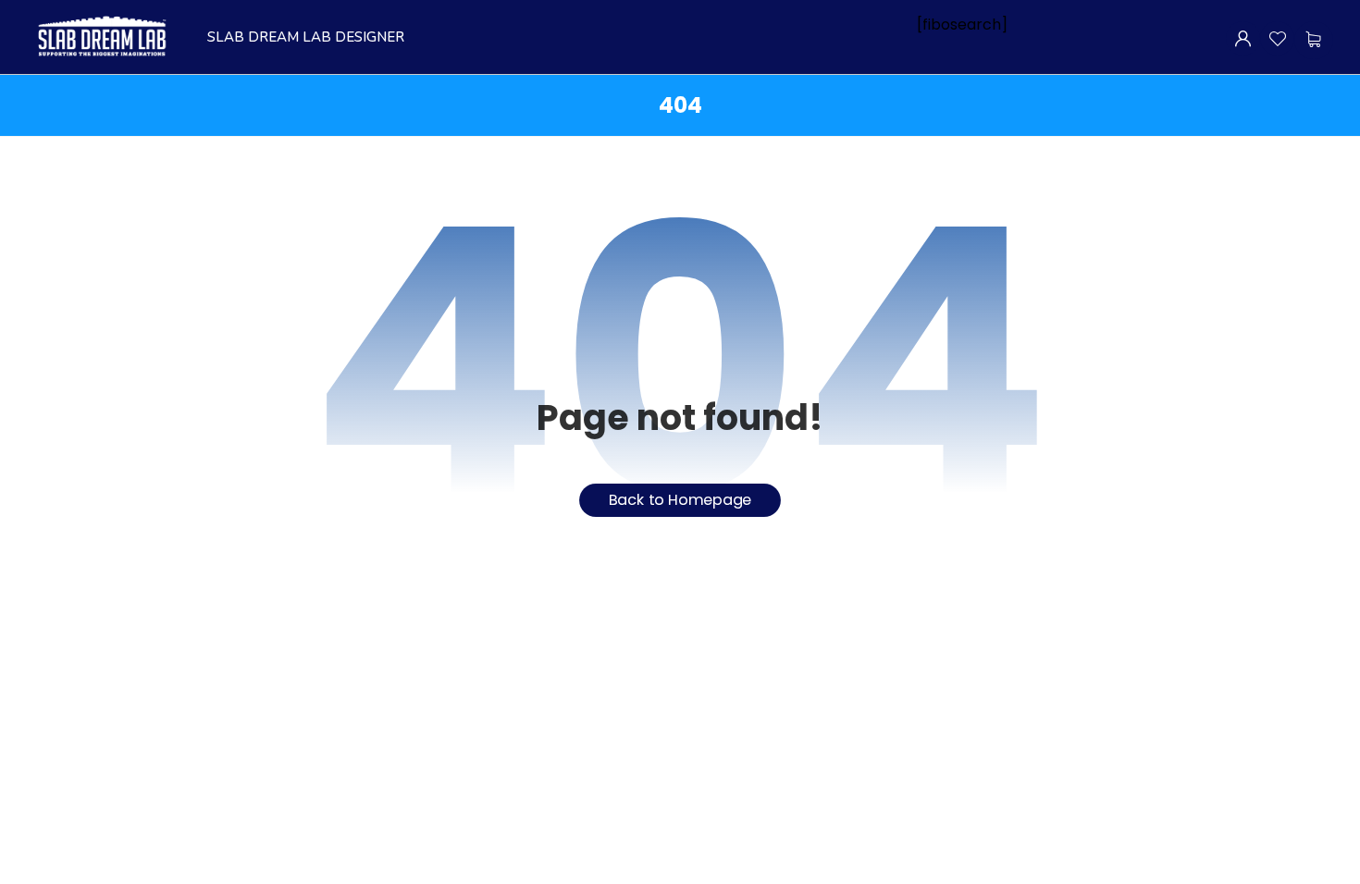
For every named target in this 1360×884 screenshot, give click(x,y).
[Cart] (1313, 39)
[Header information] (1243, 37)
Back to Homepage (680, 499)
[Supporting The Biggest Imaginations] (101, 37)
